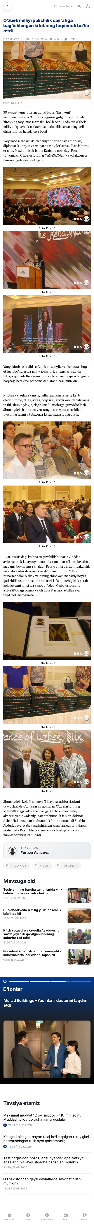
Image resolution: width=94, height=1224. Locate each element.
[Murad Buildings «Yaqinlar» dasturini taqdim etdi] (47, 1039)
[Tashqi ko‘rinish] (79, 6)
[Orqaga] (7, 6)
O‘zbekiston (11, 39)
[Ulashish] (88, 6)
